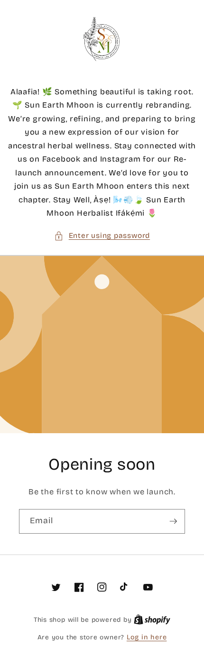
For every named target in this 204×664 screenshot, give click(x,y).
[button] (102, 235)
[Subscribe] (173, 521)
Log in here (147, 637)
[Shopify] (152, 620)
